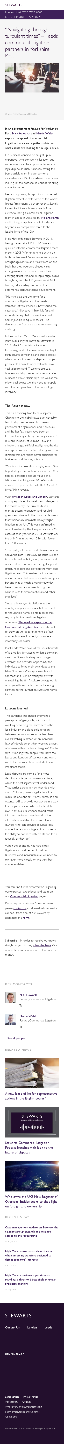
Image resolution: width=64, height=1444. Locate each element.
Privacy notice (30, 1396)
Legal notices (12, 1396)
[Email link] (31, 103)
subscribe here (42, 945)
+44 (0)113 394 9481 (24, 1026)
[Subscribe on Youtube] (12, 1344)
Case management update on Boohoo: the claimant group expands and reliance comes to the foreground (31, 1231)
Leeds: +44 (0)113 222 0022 (22, 17)
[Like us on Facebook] (52, 1338)
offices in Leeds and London (29, 496)
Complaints (11, 1416)
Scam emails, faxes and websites (22, 1411)
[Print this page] (39, 103)
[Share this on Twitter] (15, 103)
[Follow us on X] (39, 1337)
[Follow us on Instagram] (25, 1338)
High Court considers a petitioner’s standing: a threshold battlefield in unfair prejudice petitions (30, 1279)
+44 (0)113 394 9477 (24, 1005)
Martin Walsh (28, 1016)
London (32, 1327)
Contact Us (12, 1327)
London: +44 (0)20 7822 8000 (23, 12)
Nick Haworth (28, 995)
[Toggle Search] (49, 5)
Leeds (48, 1327)
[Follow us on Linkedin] (12, 1338)
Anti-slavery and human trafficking (23, 1406)
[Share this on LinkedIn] (7, 103)
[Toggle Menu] (56, 5)
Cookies (26, 1401)
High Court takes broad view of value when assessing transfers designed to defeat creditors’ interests (29, 1255)
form (26, 917)
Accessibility (11, 1401)
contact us (19, 908)
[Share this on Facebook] (23, 103)
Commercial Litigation (24, 896)
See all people (16, 1038)
